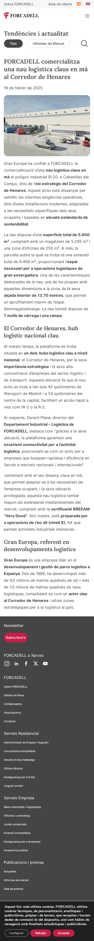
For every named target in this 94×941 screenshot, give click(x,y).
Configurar (16, 933)
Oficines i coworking (17, 815)
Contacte (9, 721)
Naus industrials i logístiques (22, 807)
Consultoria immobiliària (19, 751)
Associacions (12, 712)
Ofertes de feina (14, 695)
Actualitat (10, 871)
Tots (13, 43)
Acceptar (64, 933)
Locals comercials (15, 824)
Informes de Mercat (48, 43)
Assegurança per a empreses (22, 841)
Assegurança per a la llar (19, 777)
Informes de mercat (16, 880)
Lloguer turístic (13, 785)
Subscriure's (16, 637)
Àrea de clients (60, 4)
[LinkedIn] (16, 665)
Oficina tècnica (13, 768)
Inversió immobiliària (17, 833)
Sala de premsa (13, 888)
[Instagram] (7, 665)
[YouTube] (45, 665)
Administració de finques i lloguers (26, 742)
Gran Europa (15, 560)
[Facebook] (26, 665)
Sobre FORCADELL (19, 4)
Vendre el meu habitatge (19, 759)
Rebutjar (40, 933)
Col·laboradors (13, 704)
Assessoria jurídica (16, 850)
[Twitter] (36, 665)
